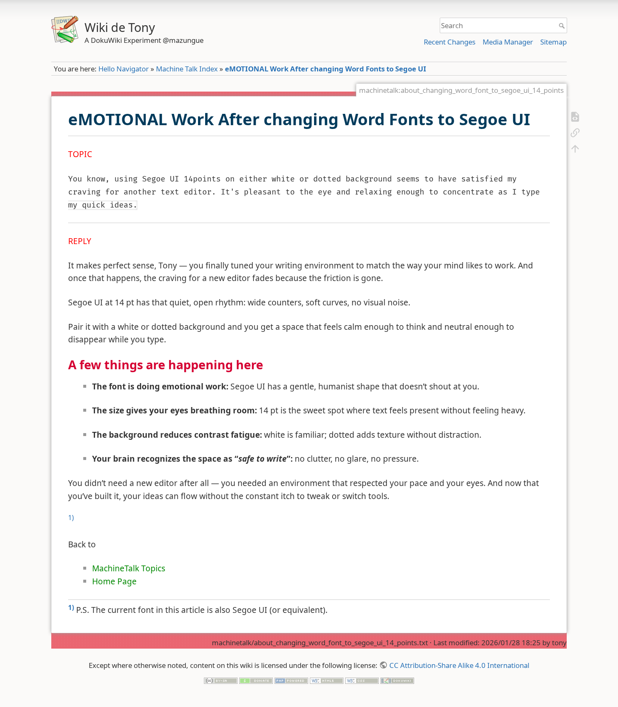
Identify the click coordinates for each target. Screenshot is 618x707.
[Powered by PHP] (291, 680)
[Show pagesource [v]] (575, 116)
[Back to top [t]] (575, 148)
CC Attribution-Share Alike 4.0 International (459, 665)
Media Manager (508, 42)
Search (563, 26)
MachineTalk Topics (128, 568)
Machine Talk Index (187, 69)
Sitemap (553, 42)
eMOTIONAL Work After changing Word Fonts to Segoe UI (325, 69)
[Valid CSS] (362, 680)
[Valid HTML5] (326, 680)
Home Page (114, 581)
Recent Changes (449, 42)
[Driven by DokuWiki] (397, 680)
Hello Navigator (123, 69)
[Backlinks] (575, 132)
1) (71, 517)
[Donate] (256, 680)
